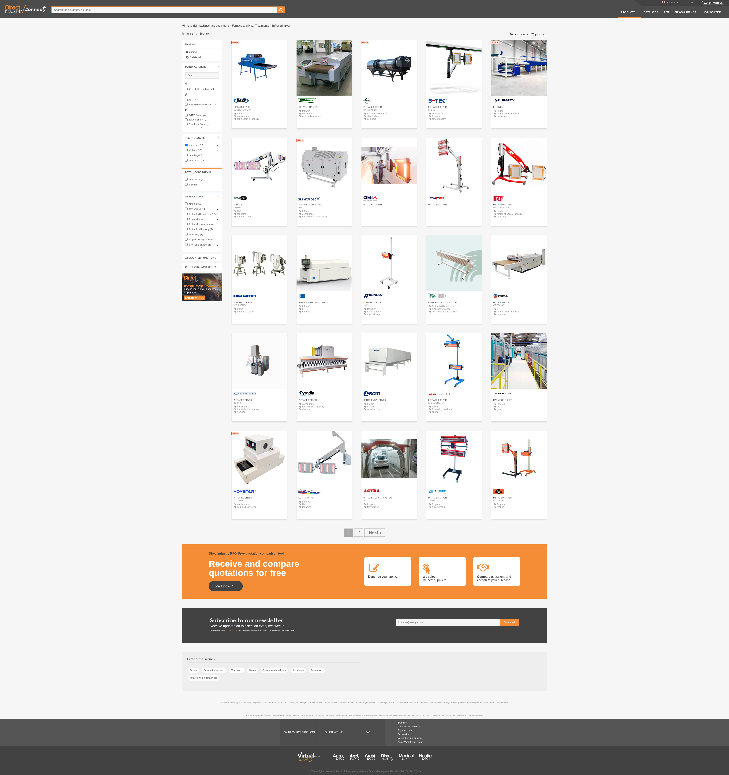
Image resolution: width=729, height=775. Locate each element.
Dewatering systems (214, 670)
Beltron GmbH (198, 119)
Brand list (402, 722)
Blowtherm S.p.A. (199, 124)
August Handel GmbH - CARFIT (204, 104)
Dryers (193, 670)
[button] (202, 66)
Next (375, 532)
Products (628, 12)
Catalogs (651, 12)
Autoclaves (298, 670)
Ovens (252, 670)
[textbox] (164, 9)
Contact (259, 46)
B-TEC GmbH (198, 115)
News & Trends (685, 12)
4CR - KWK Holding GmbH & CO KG (204, 89)
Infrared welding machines (203, 678)
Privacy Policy (233, 630)
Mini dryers (236, 670)
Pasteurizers (317, 670)
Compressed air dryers (274, 670)
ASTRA (194, 100)
